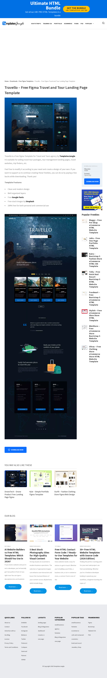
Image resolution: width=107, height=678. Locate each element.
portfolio (58, 24)
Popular (88, 24)
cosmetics (74, 639)
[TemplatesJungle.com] (13, 23)
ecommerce (68, 24)
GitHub (23, 660)
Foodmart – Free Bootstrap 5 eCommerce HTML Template (94, 298)
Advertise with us (10, 631)
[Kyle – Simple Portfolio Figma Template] (40, 478)
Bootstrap (91, 627)
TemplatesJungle (67, 156)
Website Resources (35, 546)
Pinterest (24, 643)
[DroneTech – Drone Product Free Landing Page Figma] (16, 478)
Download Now (92, 182)
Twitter (23, 639)
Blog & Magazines (43, 627)
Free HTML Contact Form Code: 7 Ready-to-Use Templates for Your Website (66, 554)
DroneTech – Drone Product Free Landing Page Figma (14, 494)
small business (59, 625)
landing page (42, 623)
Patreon (23, 655)
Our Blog (7, 635)
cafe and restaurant (77, 635)
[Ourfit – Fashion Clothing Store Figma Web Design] (65, 478)
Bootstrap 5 (36, 24)
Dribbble (24, 623)
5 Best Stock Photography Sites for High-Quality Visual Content (39, 554)
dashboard (41, 631)
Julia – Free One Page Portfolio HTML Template (94, 243)
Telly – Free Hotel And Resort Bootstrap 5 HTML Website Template (94, 279)
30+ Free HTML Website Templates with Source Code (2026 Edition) (90, 554)
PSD (82, 24)
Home (7, 81)
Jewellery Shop (76, 647)
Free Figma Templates (26, 81)
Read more (13, 587)
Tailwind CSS (47, 24)
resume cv (41, 635)
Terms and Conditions (11, 647)
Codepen (24, 647)
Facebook (24, 627)
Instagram (24, 631)
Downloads (13, 81)
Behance (24, 635)
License (7, 639)
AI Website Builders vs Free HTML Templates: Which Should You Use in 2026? (15, 555)
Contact (7, 627)
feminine (57, 633)
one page (41, 639)
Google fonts (18, 197)
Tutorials (58, 546)
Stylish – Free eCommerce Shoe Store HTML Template (95, 315)
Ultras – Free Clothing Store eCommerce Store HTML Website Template (95, 354)
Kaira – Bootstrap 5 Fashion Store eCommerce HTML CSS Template (95, 260)
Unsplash (30, 201)
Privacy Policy (9, 643)
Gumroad (24, 651)
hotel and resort (76, 643)
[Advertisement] (55, 48)
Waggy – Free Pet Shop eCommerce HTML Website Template (95, 226)
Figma (76, 24)
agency (57, 629)
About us (7, 623)
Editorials (8, 546)
